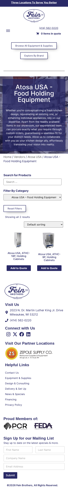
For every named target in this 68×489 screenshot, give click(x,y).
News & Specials (15, 394)
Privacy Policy (13, 404)
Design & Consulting (17, 383)
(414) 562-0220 (48, 28)
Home (7, 157)
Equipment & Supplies (18, 378)
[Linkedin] (28, 334)
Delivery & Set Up (15, 388)
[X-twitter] (15, 334)
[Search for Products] (32, 182)
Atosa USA (35, 157)
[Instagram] (8, 334)
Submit (10, 475)
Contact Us (12, 372)
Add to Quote (18, 268)
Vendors (19, 157)
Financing (10, 399)
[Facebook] (21, 334)
